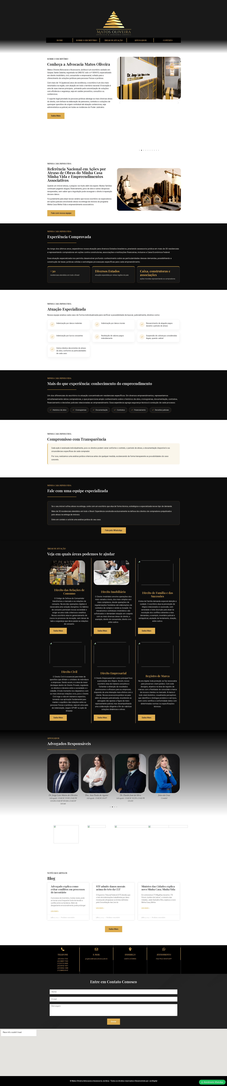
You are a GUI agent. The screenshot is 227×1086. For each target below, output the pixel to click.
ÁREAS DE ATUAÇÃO (113, 40)
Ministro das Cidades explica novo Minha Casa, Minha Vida (158, 888)
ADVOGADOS (140, 40)
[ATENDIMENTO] (163, 949)
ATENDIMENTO (164, 954)
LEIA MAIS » (55, 911)
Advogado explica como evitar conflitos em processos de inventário (68, 889)
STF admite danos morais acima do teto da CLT (110, 888)
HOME (60, 40)
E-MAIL (96, 954)
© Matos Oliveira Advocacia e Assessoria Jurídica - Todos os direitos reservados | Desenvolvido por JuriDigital (113, 1081)
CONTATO (167, 40)
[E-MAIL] (96, 949)
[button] (119, 102)
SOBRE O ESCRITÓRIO (86, 40)
